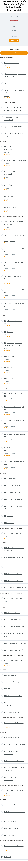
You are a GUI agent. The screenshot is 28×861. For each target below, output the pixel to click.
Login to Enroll (14, 40)
